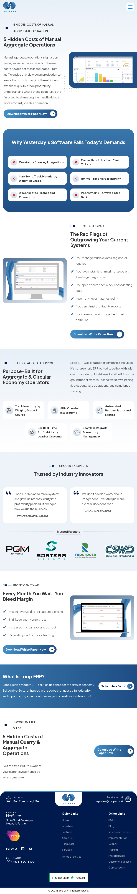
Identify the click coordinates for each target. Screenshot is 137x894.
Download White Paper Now (27, 114)
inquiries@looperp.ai (109, 801)
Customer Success (119, 861)
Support (113, 843)
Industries (67, 826)
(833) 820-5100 (24, 861)
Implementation (117, 837)
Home (65, 820)
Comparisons (116, 867)
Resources (68, 843)
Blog (111, 826)
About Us (67, 837)
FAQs (111, 820)
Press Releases (117, 855)
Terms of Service (71, 856)
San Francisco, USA (26, 801)
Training (113, 849)
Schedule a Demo (113, 686)
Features (67, 832)
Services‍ (67, 849)
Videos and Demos (119, 832)
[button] (130, 7)
